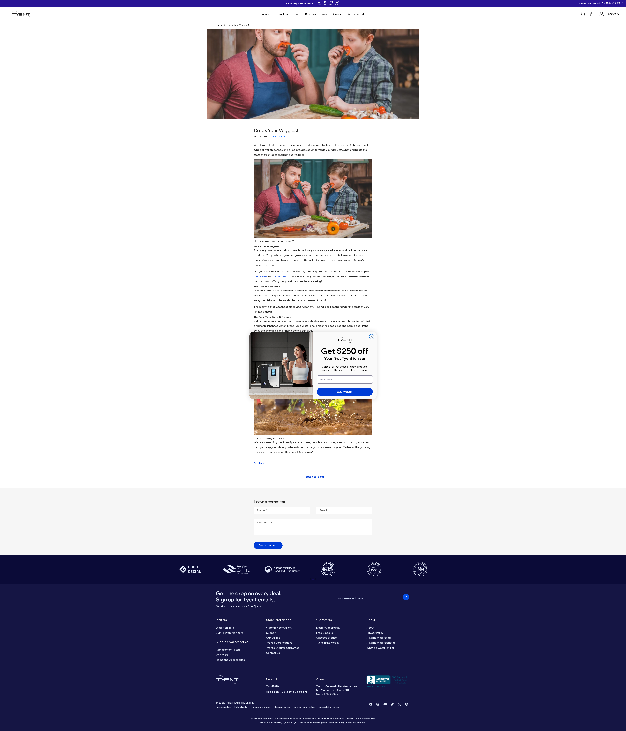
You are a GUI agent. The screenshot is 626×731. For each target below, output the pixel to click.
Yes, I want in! (344, 391)
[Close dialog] (371, 336)
